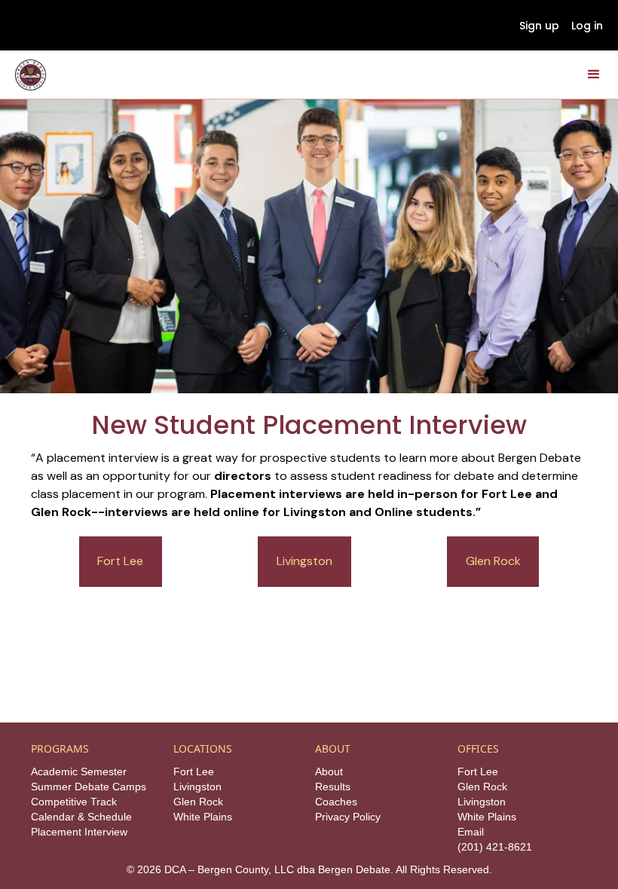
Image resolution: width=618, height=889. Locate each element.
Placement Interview (79, 832)
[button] (594, 74)
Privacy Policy (348, 817)
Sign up (539, 25)
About (329, 771)
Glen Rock (493, 561)
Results (332, 787)
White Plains (202, 817)
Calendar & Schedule (81, 817)
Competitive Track (74, 802)
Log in (587, 25)
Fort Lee (120, 561)
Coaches (336, 802)
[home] (30, 75)
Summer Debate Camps (88, 787)
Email (470, 832)
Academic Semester (79, 771)
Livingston (304, 561)
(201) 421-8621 (494, 847)
